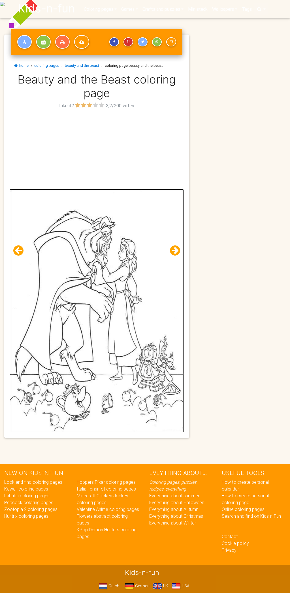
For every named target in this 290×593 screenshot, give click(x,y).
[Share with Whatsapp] (157, 41)
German (142, 585)
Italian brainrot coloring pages (106, 489)
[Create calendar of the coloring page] (43, 42)
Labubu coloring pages (27, 495)
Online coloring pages (243, 509)
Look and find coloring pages (33, 482)
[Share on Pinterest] (128, 41)
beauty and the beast (82, 65)
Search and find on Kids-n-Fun (251, 516)
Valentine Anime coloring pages (108, 509)
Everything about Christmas (176, 516)
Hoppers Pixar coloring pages (106, 482)
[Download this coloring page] (81, 42)
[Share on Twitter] (142, 41)
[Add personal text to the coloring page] (24, 42)
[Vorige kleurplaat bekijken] (20, 251)
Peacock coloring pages (28, 502)
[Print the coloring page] (62, 42)
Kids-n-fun (46, 8)
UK (165, 585)
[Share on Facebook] (114, 41)
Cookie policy (235, 543)
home (23, 65)
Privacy (229, 550)
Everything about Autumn (173, 509)
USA (185, 585)
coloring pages (46, 65)
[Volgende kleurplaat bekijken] (172, 251)
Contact (230, 536)
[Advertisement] (97, 149)
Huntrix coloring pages (26, 516)
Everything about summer (174, 495)
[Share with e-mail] (171, 41)
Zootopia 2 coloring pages (30, 509)
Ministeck (198, 9)
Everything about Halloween (176, 502)
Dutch (113, 585)
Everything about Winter (172, 523)
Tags (247, 9)
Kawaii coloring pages (26, 489)
